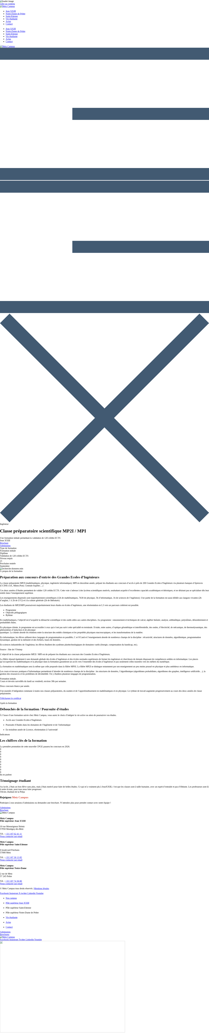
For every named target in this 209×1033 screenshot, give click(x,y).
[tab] (107, 610)
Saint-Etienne (12, 16)
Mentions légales (41, 888)
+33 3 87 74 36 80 (13, 881)
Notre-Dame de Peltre (15, 13)
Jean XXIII (11, 11)
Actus (8, 21)
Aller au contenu (7, 4)
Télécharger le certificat (10, 698)
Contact (9, 24)
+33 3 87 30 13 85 (13, 857)
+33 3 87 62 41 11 (13, 834)
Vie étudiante (11, 19)
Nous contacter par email (11, 836)
